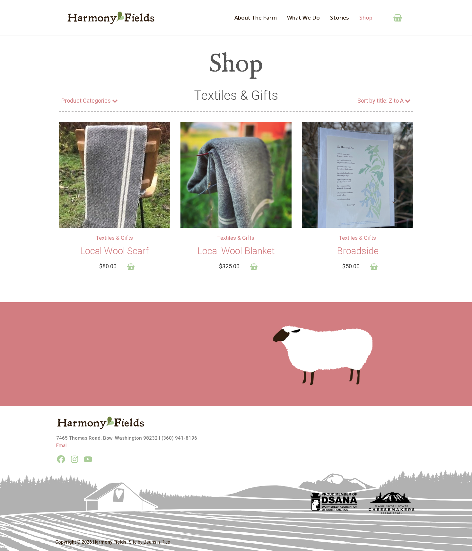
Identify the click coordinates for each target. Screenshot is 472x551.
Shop (365, 17)
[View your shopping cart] (394, 18)
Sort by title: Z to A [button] (380, 100)
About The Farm (255, 17)
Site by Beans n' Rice (149, 542)
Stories (339, 17)
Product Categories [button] (86, 100)
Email (61, 445)
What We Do (303, 17)
